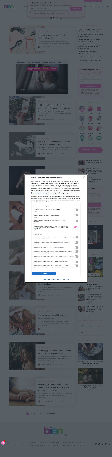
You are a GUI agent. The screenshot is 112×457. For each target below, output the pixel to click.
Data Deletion (46, 279)
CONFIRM (44, 273)
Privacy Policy (65, 279)
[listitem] (56, 206)
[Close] (84, 177)
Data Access (56, 279)
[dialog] (56, 229)
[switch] (76, 210)
